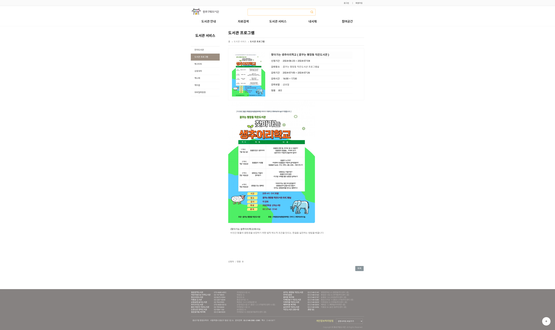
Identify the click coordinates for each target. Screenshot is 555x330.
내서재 (312, 21)
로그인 (346, 3)
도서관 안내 (208, 21)
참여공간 (347, 21)
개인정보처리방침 (324, 321)
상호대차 (198, 71)
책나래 (197, 78)
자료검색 (243, 21)
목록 (359, 268)
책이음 (197, 85)
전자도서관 (199, 50)
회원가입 (359, 3)
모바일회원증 (200, 92)
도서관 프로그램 (201, 57)
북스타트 (198, 64)
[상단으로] (546, 321)
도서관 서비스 (277, 21)
